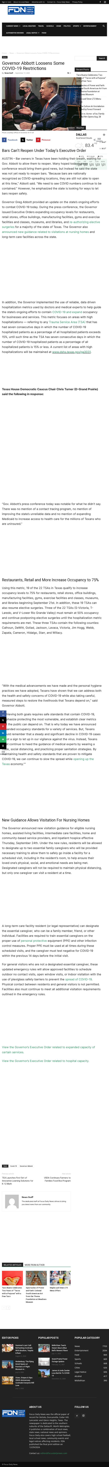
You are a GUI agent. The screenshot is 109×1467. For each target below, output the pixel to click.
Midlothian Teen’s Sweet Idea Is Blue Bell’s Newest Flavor (60, 1348)
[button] (103, 26)
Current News (12, 26)
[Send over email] (3, 739)
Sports (76, 26)
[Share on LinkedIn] (3, 733)
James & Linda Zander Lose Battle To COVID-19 (61, 1373)
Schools (50, 26)
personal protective (34, 940)
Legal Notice (31, 33)
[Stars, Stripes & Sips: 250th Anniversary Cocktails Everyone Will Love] (7, 1380)
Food (44, 33)
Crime (58, 26)
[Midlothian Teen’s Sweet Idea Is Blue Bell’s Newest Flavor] (44, 1348)
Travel (41, 26)
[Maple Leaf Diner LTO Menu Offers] (60, 1278)
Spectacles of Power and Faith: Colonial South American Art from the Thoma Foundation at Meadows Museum (91, 90)
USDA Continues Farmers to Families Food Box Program (57, 1179)
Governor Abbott (26, 1166)
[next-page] (8, 1308)
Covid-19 (13, 1166)
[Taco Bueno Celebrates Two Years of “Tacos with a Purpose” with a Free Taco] (12, 1278)
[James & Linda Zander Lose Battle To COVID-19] (44, 1373)
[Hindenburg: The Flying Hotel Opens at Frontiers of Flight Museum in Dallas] (7, 1364)
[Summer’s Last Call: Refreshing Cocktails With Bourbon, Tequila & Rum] (7, 1348)
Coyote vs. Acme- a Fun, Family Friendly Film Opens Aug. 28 (90, 115)
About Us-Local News (21, 2)
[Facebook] (100, 2)
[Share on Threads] (3, 746)
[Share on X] (3, 720)
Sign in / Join (6, 2)
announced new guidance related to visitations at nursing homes (45, 232)
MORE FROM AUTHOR (35, 1265)
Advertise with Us (38, 2)
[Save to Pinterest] (3, 726)
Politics (67, 26)
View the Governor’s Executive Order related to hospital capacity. (45, 1061)
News (12, 53)
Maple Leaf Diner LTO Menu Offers (88, 100)
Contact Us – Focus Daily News (58, 2)
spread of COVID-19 (78, 979)
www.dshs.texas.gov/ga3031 (71, 352)
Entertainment (89, 26)
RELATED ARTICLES (12, 1265)
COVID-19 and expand (67, 312)
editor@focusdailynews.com (53, 1453)
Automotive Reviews (15, 33)
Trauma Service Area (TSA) (67, 322)
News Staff (9, 73)
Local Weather (29, 26)
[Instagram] (105, 2)
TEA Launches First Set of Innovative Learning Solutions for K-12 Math (17, 1181)
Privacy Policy (77, 2)
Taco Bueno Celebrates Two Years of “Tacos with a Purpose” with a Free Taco (91, 78)
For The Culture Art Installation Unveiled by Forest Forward (90, 107)
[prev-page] (4, 1308)
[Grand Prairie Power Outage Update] (44, 1362)
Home (4, 53)
